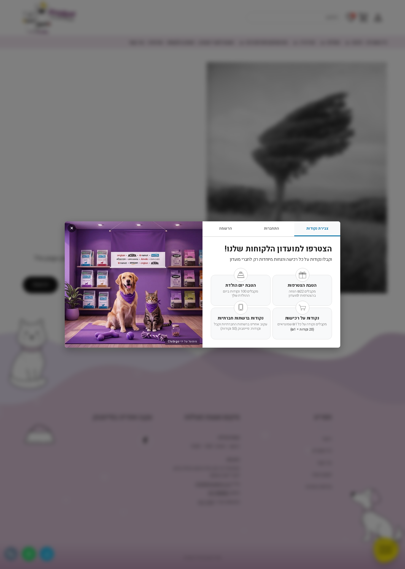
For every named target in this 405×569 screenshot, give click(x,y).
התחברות (271, 228)
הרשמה (225, 228)
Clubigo (173, 341)
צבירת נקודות (317, 228)
